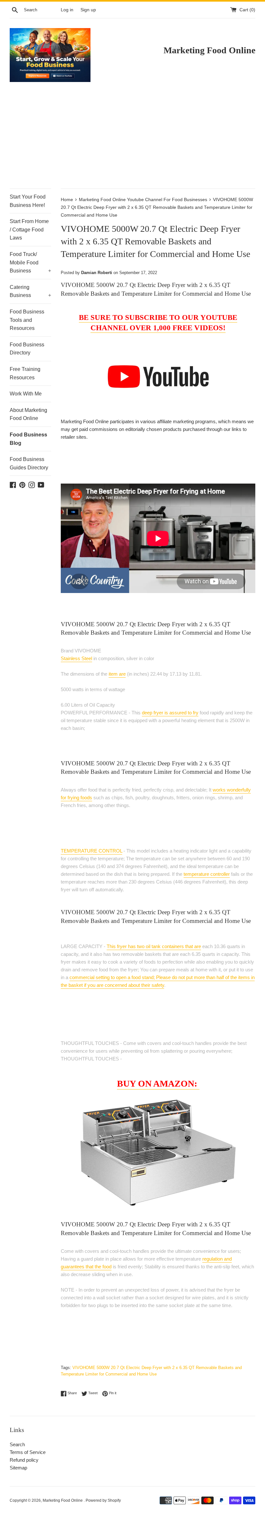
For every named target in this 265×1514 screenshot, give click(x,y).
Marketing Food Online (63, 1500)
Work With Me (26, 393)
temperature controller (207, 874)
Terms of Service (28, 1452)
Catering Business (30, 291)
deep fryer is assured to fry (170, 712)
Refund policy (24, 1460)
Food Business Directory (27, 349)
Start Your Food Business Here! (28, 201)
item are (117, 674)
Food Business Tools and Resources (27, 320)
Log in (67, 9)
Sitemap (18, 1467)
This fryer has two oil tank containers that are (154, 946)
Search (17, 1444)
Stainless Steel (76, 658)
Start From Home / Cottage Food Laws (29, 229)
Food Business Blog (28, 439)
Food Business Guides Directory (29, 463)
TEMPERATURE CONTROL (91, 851)
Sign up (88, 9)
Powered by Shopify (103, 1500)
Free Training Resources (25, 373)
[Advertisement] (132, 140)
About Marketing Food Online (28, 414)
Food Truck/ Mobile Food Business (30, 262)
